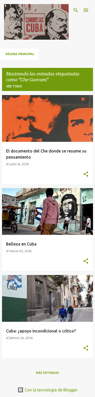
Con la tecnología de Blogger (51, 390)
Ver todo (14, 86)
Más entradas (47, 372)
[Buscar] (76, 10)
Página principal (20, 54)
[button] (86, 174)
